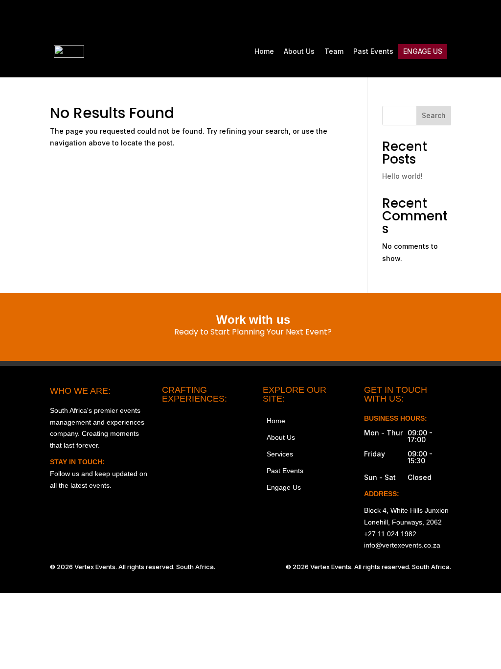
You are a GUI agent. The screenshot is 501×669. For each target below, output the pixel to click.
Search (434, 115)
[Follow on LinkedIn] (443, 17)
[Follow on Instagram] (361, 17)
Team (333, 51)
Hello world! (402, 176)
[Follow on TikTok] (402, 17)
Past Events (373, 51)
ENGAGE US (422, 51)
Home (264, 51)
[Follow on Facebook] (381, 17)
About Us (299, 51)
